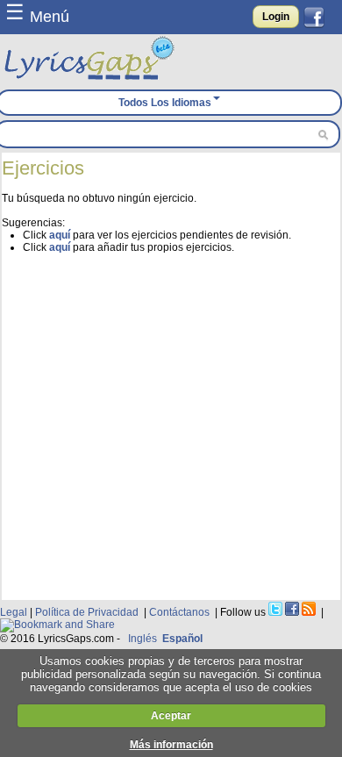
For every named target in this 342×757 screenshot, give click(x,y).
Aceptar (171, 716)
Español (182, 638)
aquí (59, 235)
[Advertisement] (171, 425)
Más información (171, 745)
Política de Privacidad (87, 612)
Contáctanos (179, 612)
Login (275, 17)
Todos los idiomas (164, 102)
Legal (13, 612)
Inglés (142, 638)
